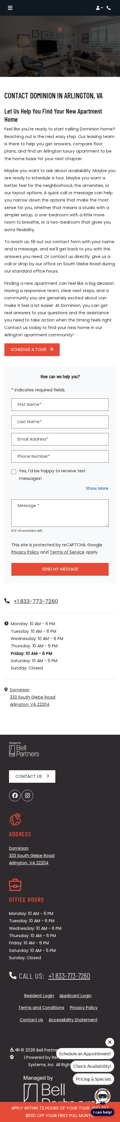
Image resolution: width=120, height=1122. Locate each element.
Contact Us (29, 776)
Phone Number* (33, 456)
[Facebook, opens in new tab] (15, 795)
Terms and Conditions (41, 1007)
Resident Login (39, 995)
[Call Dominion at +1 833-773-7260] (109, 7)
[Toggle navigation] (10, 7)
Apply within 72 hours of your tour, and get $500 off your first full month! (60, 1111)
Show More (97, 488)
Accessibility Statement (73, 1020)
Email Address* (32, 439)
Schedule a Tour (29, 349)
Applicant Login (75, 995)
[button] (99, 7)
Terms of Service (67, 552)
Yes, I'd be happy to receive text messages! (52, 474)
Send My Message (60, 569)
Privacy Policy (25, 552)
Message (28, 505)
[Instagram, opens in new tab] (27, 795)
